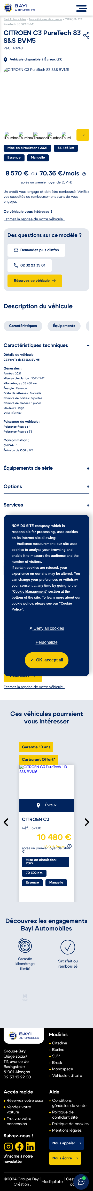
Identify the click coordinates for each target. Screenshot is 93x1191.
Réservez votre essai (25, 1101)
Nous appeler (63, 1143)
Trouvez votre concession (19, 1121)
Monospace (62, 1069)
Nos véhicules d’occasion (45, 19)
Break (57, 1063)
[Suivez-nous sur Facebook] (19, 1146)
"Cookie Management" (29, 591)
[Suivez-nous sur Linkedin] (30, 1146)
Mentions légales (67, 1130)
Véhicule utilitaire (67, 1076)
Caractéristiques (23, 326)
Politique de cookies (70, 1124)
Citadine (59, 1043)
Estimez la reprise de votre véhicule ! (34, 687)
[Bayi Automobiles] (24, 1036)
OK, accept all (49, 660)
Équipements (64, 326)
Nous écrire (62, 1158)
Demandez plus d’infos (39, 250)
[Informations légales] (84, 174)
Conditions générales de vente (69, 1103)
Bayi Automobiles (15, 19)
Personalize (47, 642)
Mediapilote (52, 1182)
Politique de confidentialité (65, 1114)
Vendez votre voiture (19, 1109)
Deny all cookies (48, 628)
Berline (58, 1050)
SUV (56, 1056)
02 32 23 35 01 (32, 265)
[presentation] (82, 135)
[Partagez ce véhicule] (78, 35)
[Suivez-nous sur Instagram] (8, 1146)
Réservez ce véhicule (32, 281)
